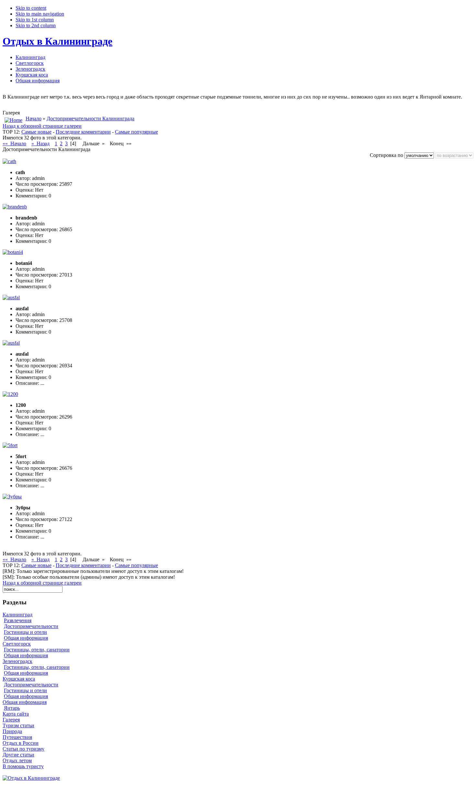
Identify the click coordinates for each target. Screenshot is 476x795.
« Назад (40, 143)
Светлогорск (17, 644)
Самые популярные (136, 132)
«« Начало (14, 143)
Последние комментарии (83, 132)
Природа (12, 731)
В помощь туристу (23, 766)
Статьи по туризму (23, 749)
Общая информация (26, 638)
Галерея (11, 719)
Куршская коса (19, 679)
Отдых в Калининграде (57, 41)
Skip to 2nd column (36, 25)
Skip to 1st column (35, 19)
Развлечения (17, 620)
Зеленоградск (17, 661)
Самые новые (36, 132)
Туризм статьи (18, 725)
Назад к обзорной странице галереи (42, 126)
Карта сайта (16, 714)
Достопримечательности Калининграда (90, 118)
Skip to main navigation (40, 14)
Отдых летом (17, 760)
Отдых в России (21, 743)
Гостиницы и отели (25, 632)
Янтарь (12, 708)
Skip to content (31, 8)
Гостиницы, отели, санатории (37, 649)
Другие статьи (18, 754)
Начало (33, 118)
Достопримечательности (31, 626)
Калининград (17, 614)
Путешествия (17, 737)
